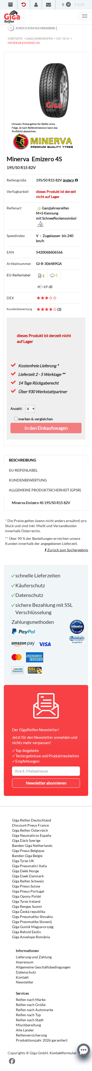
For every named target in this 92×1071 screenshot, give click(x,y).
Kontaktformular (63, 1053)
